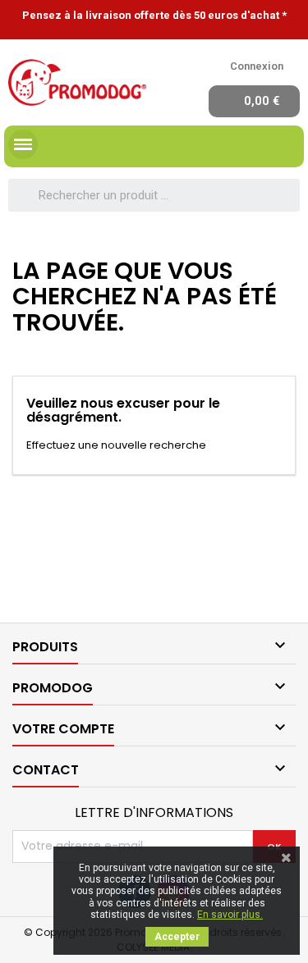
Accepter (177, 936)
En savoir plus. (230, 914)
